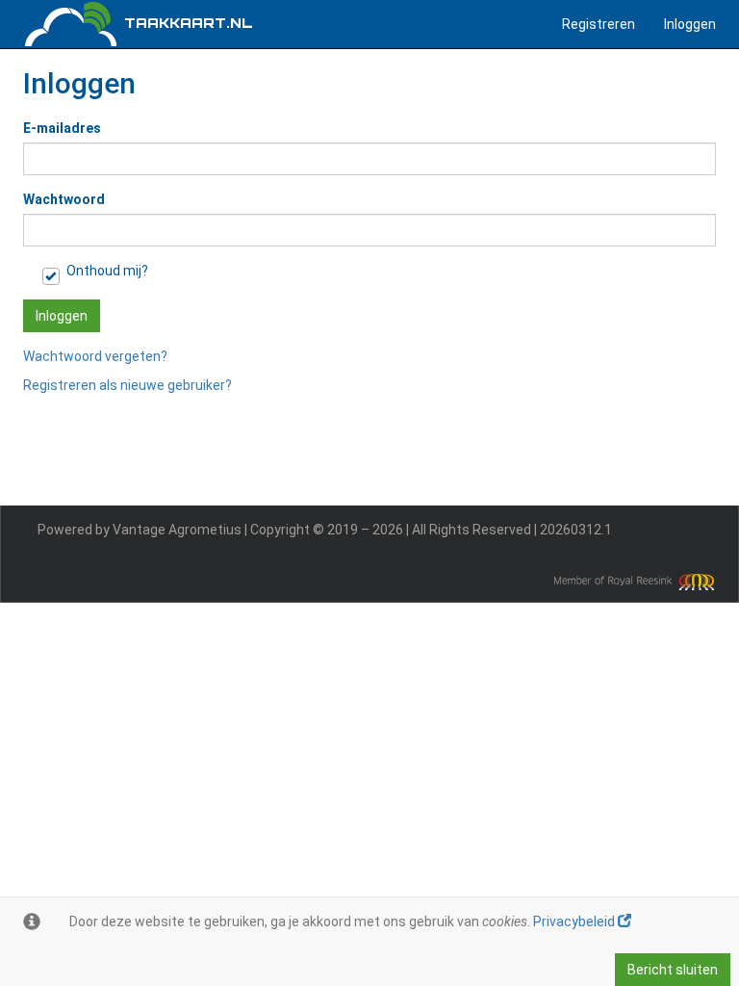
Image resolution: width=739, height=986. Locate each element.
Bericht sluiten (672, 969)
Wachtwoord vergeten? (95, 356)
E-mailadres (62, 128)
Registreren (598, 24)
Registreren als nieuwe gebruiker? (127, 385)
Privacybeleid (575, 921)
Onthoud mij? (107, 270)
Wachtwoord (64, 199)
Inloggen (690, 24)
